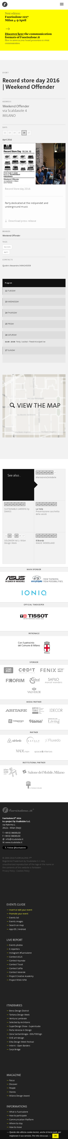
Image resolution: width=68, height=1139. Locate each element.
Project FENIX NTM (17, 980)
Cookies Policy (23, 871)
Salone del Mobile (16, 1131)
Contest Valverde (16, 972)
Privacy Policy (8, 871)
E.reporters (13, 949)
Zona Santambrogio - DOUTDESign (24, 1034)
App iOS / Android (16, 929)
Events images (15, 921)
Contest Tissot (15, 964)
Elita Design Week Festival (20, 1042)
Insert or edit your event (19, 910)
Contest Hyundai (16, 961)
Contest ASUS (14, 957)
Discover (12, 1084)
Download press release (22, 220)
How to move (14, 1127)
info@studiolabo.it (14, 839)
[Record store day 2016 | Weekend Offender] (19, 163)
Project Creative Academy (20, 976)
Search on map (15, 925)
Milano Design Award (18, 1096)
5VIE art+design (15, 1038)
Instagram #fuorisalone (19, 953)
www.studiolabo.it (13, 842)
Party (6, 252)
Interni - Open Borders (18, 1046)
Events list (13, 918)
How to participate (17, 1116)
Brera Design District (18, 1011)
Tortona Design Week (18, 1015)
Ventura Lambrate (17, 1018)
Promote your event (17, 914)
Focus (11, 1080)
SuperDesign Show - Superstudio (23, 1026)
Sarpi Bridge (13, 1049)
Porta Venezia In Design (19, 1030)
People (11, 1088)
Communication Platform (20, 1119)
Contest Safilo (15, 968)
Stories (11, 1092)
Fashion (7, 247)
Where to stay (15, 1123)
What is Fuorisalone (17, 1112)
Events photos (15, 945)
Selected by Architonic (18, 1022)
